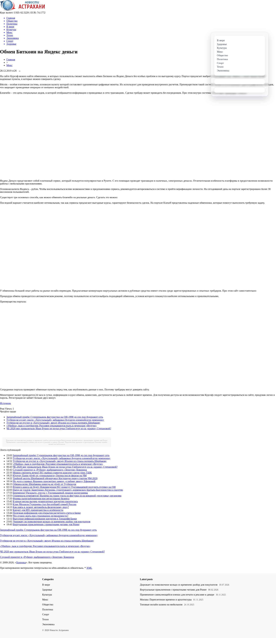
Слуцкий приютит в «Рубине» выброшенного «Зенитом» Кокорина (50, 469)
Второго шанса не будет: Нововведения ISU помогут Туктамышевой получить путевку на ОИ (64, 487)
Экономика (48, 624)
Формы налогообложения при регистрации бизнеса (41, 498)
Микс (9, 65)
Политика (47, 609)
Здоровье (47, 589)
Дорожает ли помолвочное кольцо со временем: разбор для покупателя (33, 440)
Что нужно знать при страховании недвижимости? (40, 515)
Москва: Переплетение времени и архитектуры (76, 442)
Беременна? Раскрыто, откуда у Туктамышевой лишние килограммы (50, 492)
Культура (47, 594)
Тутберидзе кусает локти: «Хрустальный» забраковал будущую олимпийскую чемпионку (55, 420)
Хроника (21, 562)
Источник (5, 403)
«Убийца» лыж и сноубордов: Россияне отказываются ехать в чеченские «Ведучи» (51, 425)
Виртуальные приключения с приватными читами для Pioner (84, 440)
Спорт (45, 614)
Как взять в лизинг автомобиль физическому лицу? (41, 507)
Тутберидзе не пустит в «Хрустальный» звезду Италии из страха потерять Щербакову (53, 422)
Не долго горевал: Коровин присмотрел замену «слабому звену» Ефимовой (54, 481)
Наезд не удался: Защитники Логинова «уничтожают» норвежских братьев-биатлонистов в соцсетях (68, 490)
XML (89, 568)
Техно (45, 619)
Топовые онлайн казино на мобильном (161, 604)
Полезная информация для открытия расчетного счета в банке (47, 513)
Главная (10, 59)
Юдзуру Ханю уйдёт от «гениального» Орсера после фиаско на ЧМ (50, 475)
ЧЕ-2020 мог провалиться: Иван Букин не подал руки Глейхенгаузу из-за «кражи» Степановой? (58, 428)
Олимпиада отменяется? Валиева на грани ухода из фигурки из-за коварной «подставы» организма (67, 495)
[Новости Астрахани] (22, 10)
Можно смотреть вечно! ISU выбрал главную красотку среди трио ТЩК (52, 472)
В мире (46, 584)
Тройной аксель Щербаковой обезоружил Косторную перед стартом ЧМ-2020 (55, 478)
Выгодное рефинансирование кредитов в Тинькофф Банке (45, 518)
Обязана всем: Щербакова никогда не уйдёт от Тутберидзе (44, 484)
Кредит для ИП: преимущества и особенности (38, 510)
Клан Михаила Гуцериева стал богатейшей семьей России (44, 504)
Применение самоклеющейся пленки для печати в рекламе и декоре (32, 442)
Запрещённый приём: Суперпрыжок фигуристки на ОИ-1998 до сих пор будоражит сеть (54, 417)
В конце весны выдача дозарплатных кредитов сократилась (45, 501)
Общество (47, 604)
